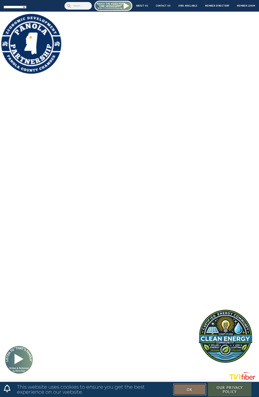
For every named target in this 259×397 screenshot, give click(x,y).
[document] (129, 198)
